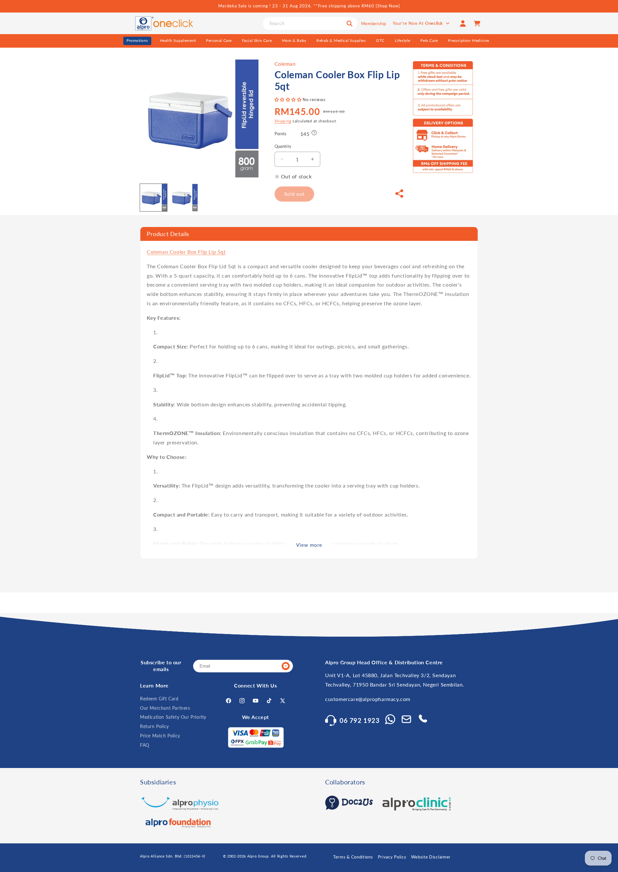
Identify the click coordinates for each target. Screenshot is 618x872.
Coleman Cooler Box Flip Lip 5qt (186, 252)
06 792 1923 (360, 720)
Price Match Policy (160, 735)
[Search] (349, 23)
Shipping (283, 120)
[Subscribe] (285, 666)
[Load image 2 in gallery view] (183, 197)
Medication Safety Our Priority (173, 717)
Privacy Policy (392, 856)
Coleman (285, 64)
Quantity (283, 146)
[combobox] (310, 23)
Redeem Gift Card (159, 698)
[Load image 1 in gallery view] (153, 197)
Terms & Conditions (353, 856)
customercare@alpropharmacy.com (367, 699)
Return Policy (154, 726)
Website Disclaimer (431, 856)
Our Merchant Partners (165, 708)
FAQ (144, 745)
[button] (289, 99)
